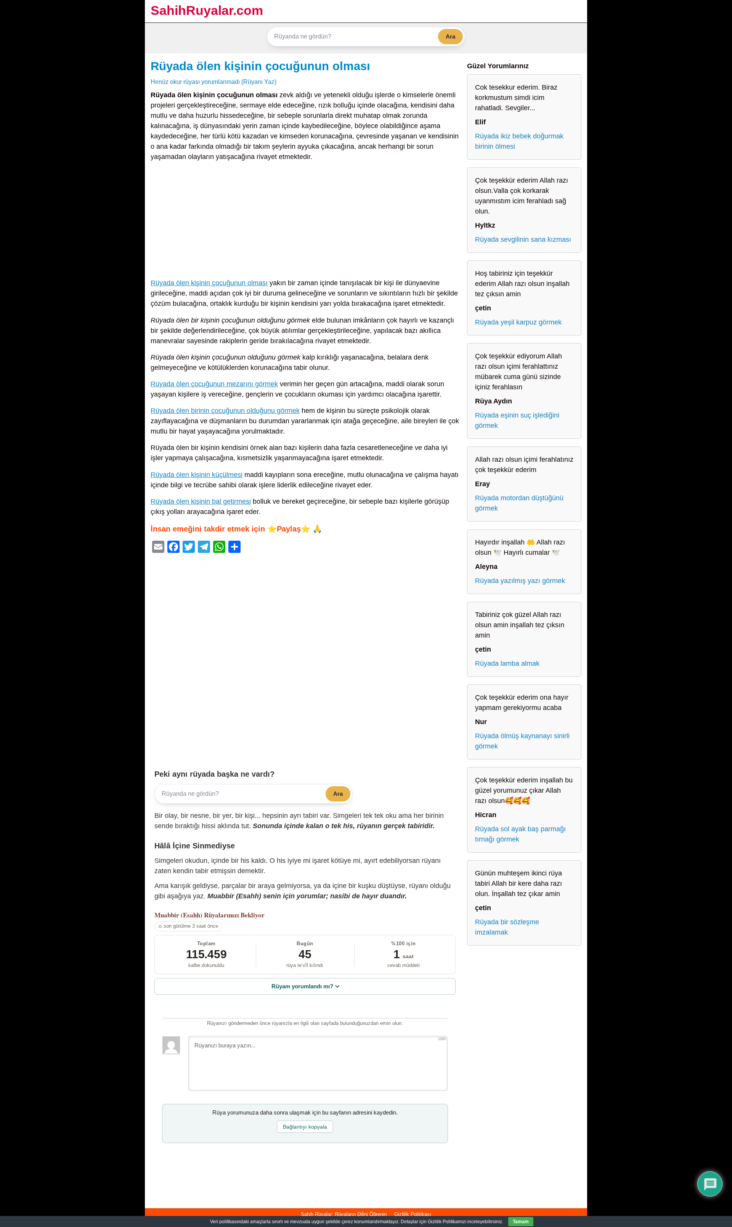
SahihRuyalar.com (207, 10)
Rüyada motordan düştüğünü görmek (519, 503)
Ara (450, 36)
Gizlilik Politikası (412, 1214)
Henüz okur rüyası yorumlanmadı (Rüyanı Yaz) (213, 81)
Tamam (521, 1221)
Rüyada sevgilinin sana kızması (523, 239)
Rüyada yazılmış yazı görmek (520, 581)
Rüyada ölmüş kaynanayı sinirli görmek (522, 741)
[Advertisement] (305, 221)
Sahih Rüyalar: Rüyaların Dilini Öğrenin (344, 1214)
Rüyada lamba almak (507, 663)
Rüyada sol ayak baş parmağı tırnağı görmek (520, 834)
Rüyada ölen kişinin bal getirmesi (201, 501)
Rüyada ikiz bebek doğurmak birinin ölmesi (519, 141)
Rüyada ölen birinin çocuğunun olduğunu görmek (225, 410)
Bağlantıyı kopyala (305, 1127)
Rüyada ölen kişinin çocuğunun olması (260, 65)
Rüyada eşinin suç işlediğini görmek (517, 420)
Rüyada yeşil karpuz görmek (518, 322)
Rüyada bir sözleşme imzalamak (507, 927)
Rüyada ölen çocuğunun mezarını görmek (214, 384)
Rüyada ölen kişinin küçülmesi (196, 475)
